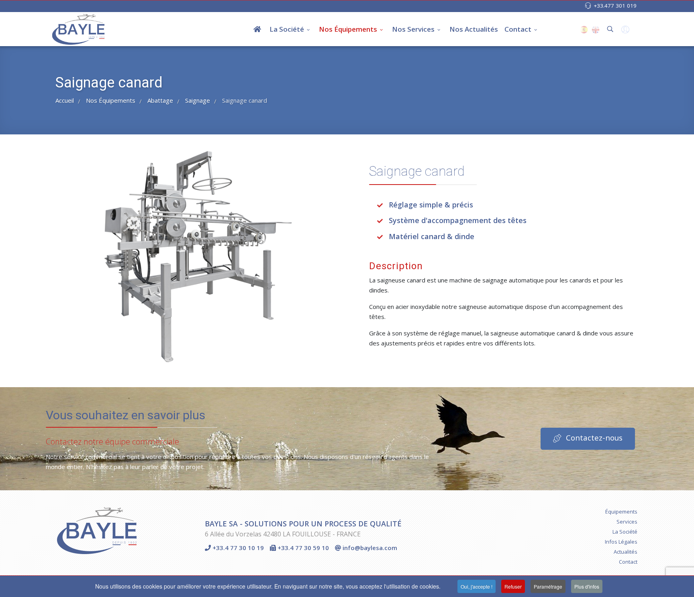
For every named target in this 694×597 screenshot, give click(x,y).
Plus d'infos (586, 586)
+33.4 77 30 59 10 (302, 548)
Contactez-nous (593, 438)
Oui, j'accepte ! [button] (476, 586)
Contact (517, 29)
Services (626, 521)
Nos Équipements (348, 29)
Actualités (625, 551)
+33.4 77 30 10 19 (237, 548)
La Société (286, 29)
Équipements (621, 511)
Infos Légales (621, 541)
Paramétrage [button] (548, 586)
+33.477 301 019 (615, 5)
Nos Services (413, 29)
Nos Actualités (473, 29)
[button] (624, 31)
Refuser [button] (513, 586)
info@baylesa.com (369, 548)
